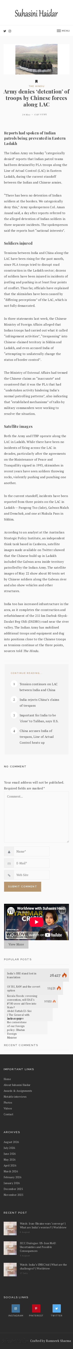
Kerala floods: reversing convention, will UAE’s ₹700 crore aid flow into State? (22, 1001)
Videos (8, 1108)
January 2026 (12, 1183)
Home (7, 1079)
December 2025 (13, 1189)
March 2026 (11, 1171)
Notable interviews (15, 1096)
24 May (26, 114)
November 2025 (14, 1195)
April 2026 (10, 1165)
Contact (8, 1114)
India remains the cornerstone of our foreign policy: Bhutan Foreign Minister (17, 1028)
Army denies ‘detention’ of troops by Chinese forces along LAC (36, 98)
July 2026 (9, 1148)
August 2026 (11, 1142)
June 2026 (10, 1154)
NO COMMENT (15, 766)
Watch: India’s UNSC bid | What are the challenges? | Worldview (43, 1266)
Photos (8, 1102)
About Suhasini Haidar (17, 1085)
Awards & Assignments (18, 1091)
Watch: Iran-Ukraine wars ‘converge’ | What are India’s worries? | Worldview (43, 1225)
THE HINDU (37, 86)
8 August (25, 1232)
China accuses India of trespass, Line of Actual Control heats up (37, 737)
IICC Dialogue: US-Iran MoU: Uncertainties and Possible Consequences (38, 1247)
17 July (24, 1273)
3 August (25, 1255)
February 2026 (12, 1177)
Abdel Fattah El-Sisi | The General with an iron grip (19, 1014)
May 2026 (10, 1159)
